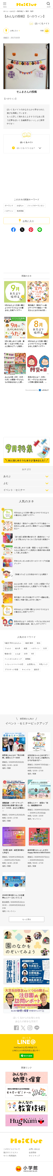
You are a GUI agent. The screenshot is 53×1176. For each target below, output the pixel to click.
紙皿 (25, 648)
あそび (12, 11)
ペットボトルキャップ (13, 659)
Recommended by (31, 390)
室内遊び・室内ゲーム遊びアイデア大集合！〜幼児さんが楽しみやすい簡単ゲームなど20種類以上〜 (32, 526)
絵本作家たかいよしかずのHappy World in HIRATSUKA (39, 851)
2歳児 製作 (29, 643)
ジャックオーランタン (35, 206)
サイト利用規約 (9, 1156)
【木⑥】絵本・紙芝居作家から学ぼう (13, 851)
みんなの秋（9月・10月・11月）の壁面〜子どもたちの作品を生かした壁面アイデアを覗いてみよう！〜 (32, 586)
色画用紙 (20, 211)
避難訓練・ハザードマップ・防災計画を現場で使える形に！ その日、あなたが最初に (13, 805)
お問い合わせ (34, 1149)
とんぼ (17, 654)
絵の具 (17, 648)
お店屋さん (31, 664)
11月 (45, 648)
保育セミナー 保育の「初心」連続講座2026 (38, 804)
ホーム (5, 11)
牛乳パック (43, 664)
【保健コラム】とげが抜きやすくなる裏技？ (31, 574)
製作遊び (20, 11)
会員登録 (32, 1152)
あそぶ (7, 476)
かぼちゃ (20, 206)
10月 (26, 654)
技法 (38, 643)
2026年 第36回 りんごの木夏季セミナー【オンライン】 (13, 896)
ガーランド (9, 206)
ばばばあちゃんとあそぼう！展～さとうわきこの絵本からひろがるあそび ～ (39, 757)
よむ (5, 483)
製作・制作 (29, 11)
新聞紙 (27, 659)
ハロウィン (9, 211)
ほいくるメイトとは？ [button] (26, 148)
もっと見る (26, 919)
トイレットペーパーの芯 (14, 664)
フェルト (8, 648)
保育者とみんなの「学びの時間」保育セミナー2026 (13, 756)
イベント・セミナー (14, 490)
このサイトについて (11, 1149)
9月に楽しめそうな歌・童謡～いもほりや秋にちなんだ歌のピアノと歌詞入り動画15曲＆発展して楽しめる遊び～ (32, 550)
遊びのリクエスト (10, 1152)
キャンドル (26, 669)
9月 (32, 654)
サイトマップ (34, 1156)
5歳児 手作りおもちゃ (13, 643)
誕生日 (36, 669)
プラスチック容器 (11, 669)
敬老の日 (8, 654)
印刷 (42, 30)
